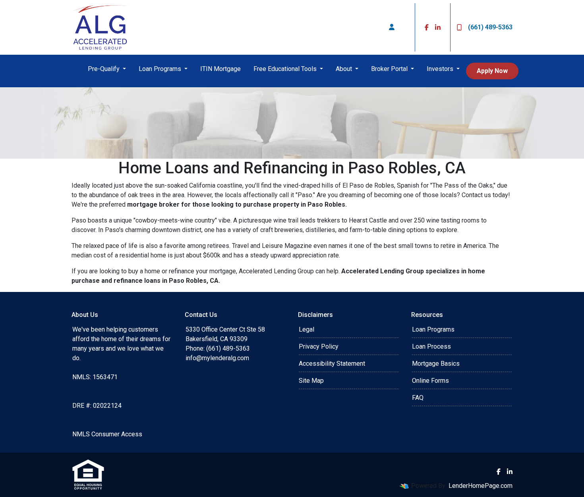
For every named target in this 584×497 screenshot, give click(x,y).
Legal (306, 329)
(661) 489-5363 (490, 27)
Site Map (311, 380)
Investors (441, 69)
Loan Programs (161, 69)
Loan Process (431, 346)
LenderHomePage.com (480, 485)
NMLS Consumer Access (107, 434)
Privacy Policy (318, 346)
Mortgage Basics (436, 363)
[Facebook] (427, 27)
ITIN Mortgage (220, 69)
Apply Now (492, 71)
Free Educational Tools (285, 69)
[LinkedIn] (438, 27)
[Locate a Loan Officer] (391, 27)
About (345, 69)
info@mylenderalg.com (217, 358)
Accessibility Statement (332, 363)
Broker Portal (390, 69)
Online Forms (430, 380)
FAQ (417, 397)
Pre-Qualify (104, 69)
